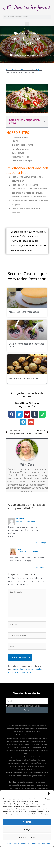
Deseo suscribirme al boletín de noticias (24, 706)
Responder (41, 543)
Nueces (25, 55)
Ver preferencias (27, 837)
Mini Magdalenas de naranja (24, 378)
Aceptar (27, 821)
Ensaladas (23, 33)
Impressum (46, 843)
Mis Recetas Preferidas (27, 7)
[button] (49, 793)
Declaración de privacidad (30, 843)
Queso (33, 55)
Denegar (27, 829)
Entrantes (35, 33)
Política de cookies (11, 843)
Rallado (40, 55)
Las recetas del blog (28, 69)
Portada (10, 69)
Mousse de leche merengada (24, 312)
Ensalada (17, 55)
